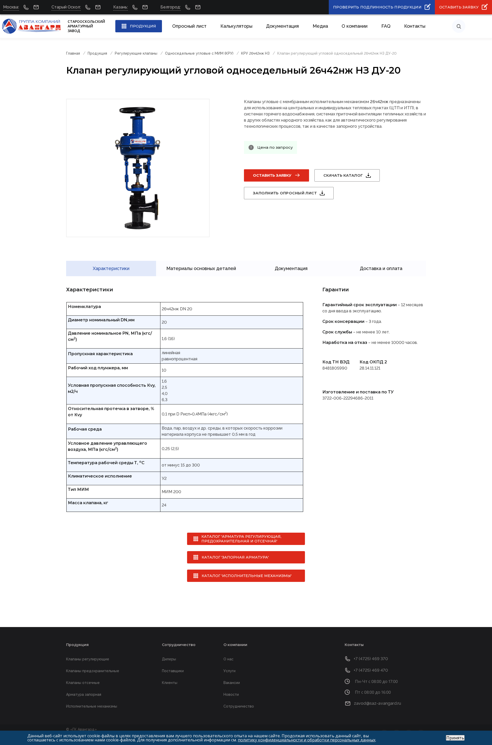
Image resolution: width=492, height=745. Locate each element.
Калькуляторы (236, 26)
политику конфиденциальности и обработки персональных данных (306, 740)
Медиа (320, 26)
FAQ (386, 26)
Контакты (414, 26)
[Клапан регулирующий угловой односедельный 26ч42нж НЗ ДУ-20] (138, 168)
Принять (455, 738)
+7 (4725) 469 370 (371, 658)
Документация (282, 26)
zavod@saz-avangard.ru (377, 703)
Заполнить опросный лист (285, 193)
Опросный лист (189, 26)
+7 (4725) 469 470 (371, 670)
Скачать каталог (343, 175)
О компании (354, 26)
